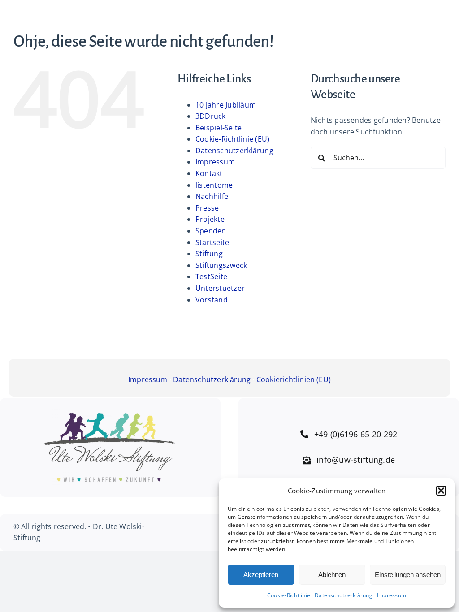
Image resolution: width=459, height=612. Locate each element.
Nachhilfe (211, 196)
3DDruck (210, 116)
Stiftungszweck (221, 265)
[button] (441, 490)
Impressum (391, 595)
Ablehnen (332, 574)
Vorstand (211, 300)
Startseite (212, 242)
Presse (207, 208)
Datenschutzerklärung (343, 595)
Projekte (210, 219)
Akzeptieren (260, 574)
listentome (214, 185)
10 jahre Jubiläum (225, 105)
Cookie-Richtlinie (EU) (232, 139)
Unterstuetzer (220, 288)
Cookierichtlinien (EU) (293, 379)
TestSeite (211, 276)
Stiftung (209, 254)
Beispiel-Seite (218, 128)
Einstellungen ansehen (408, 574)
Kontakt (209, 173)
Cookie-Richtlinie (288, 595)
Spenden (210, 231)
